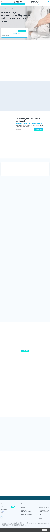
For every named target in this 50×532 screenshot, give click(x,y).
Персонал (40, 515)
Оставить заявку (25, 350)
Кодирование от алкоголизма (26, 511)
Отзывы (40, 514)
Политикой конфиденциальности (12, 530)
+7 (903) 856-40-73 (18, 1)
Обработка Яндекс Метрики (43, 511)
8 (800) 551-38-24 (34, 1)
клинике (13, 287)
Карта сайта (41, 519)
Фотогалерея (41, 517)
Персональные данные (42, 508)
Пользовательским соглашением (23, 530)
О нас (40, 506)
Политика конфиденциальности (44, 512)
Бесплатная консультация (37, 4)
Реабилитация (8, 8)
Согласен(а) (45, 529)
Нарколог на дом (24, 506)
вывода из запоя (14, 234)
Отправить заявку (38, 129)
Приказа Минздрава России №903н (11, 498)
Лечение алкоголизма (25, 508)
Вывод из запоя (24, 510)
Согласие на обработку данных (44, 510)
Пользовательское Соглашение (44, 507)
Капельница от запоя (25, 507)
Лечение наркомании (24, 512)
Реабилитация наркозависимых (26, 514)
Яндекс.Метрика (3, 529)
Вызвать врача (13, 4)
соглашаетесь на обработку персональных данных (27, 529)
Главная (2, 8)
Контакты (40, 518)
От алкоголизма (15, 8)
